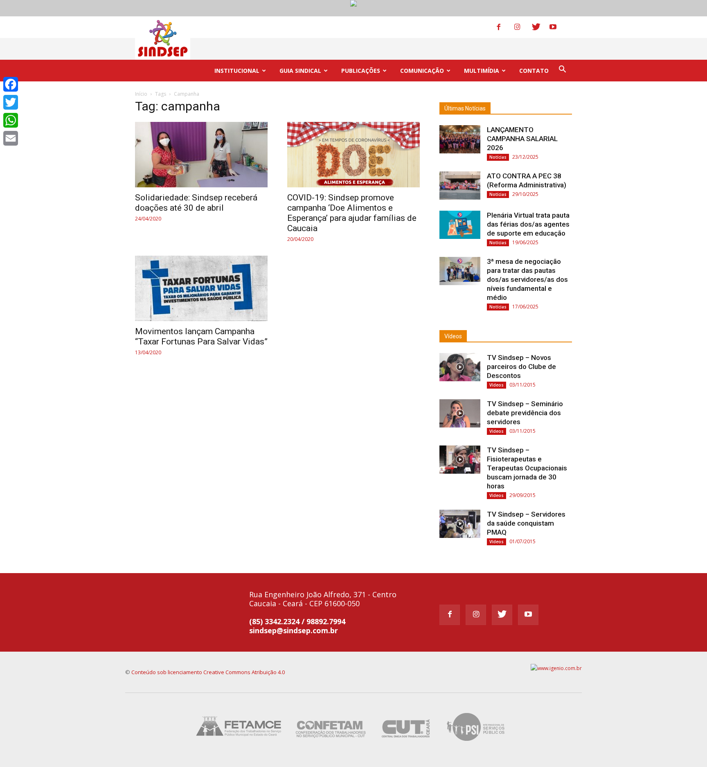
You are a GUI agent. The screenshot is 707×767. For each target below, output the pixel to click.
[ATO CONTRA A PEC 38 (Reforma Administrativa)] (459, 185)
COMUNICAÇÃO (422, 70)
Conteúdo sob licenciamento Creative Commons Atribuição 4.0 (208, 672)
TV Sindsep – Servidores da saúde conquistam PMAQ (526, 523)
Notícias (498, 157)
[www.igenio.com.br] (556, 668)
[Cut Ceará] (406, 742)
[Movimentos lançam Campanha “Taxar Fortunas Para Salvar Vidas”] (201, 288)
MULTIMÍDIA (481, 70)
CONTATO (534, 70)
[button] (562, 70)
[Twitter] (540, 27)
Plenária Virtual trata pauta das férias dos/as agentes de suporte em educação (528, 224)
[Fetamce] (241, 742)
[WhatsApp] (11, 120)
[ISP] (476, 742)
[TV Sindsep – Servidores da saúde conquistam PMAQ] (459, 524)
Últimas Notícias (465, 108)
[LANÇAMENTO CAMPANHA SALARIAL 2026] (459, 139)
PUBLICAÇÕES (360, 70)
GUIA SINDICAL (300, 70)
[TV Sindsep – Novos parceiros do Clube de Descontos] (459, 367)
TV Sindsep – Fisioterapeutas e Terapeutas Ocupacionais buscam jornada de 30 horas (527, 468)
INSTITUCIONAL (236, 70)
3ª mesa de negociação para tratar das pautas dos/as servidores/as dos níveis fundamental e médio (527, 279)
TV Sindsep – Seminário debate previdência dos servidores (525, 413)
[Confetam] (330, 742)
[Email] (11, 138)
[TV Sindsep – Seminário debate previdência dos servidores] (459, 413)
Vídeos (453, 336)
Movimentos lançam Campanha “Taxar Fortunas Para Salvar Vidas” (201, 336)
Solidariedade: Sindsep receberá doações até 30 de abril (196, 203)
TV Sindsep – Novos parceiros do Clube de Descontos (521, 366)
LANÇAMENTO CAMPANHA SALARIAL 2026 (522, 139)
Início (141, 93)
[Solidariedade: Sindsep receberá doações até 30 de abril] (201, 154)
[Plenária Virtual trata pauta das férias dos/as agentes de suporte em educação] (459, 225)
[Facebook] (505, 27)
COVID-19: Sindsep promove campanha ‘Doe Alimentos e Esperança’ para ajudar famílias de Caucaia (352, 213)
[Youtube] (557, 27)
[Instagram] (522, 27)
